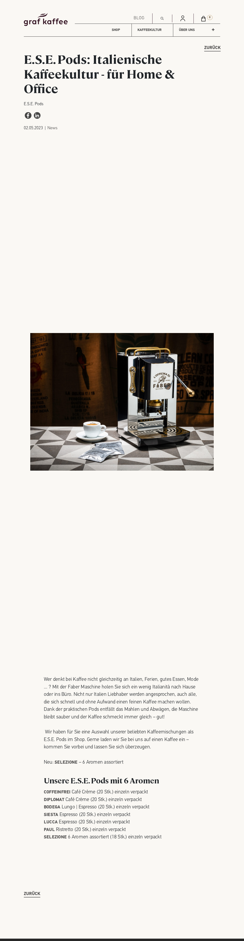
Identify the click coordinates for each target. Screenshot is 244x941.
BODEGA (52, 807)
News (52, 128)
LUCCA (51, 822)
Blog (139, 18)
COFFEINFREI (58, 792)
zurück (212, 48)
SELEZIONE (55, 837)
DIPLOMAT (54, 800)
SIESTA (51, 815)
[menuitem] (116, 30)
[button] (162, 19)
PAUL (49, 830)
